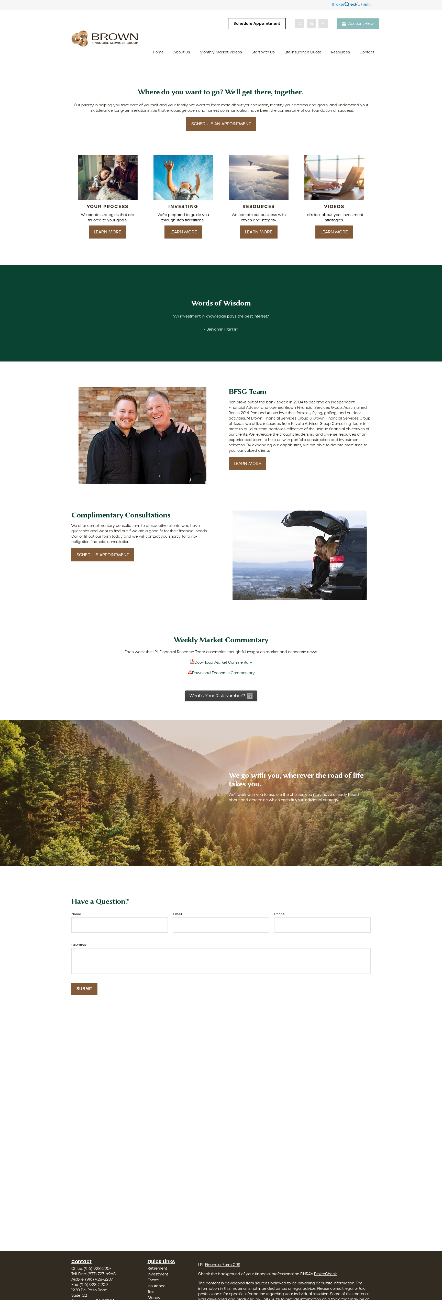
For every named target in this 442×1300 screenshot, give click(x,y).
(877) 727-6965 (101, 1274)
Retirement (157, 1268)
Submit (84, 989)
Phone (279, 914)
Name (76, 914)
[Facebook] (323, 23)
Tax (151, 1292)
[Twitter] (299, 23)
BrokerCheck (325, 1274)
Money (154, 1297)
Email (177, 914)
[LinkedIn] (311, 23)
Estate (153, 1280)
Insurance (156, 1286)
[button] (158, 52)
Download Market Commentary (223, 662)
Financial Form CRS (222, 1264)
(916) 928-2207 (97, 1268)
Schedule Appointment (257, 23)
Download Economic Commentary (223, 673)
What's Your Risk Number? (217, 695)
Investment (158, 1274)
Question (78, 945)
